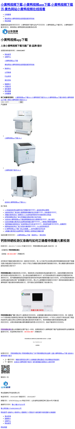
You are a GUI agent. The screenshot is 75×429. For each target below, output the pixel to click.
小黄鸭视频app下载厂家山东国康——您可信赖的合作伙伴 (25, 229)
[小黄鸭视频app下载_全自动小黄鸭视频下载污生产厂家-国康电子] (10, 34)
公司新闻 (8, 72)
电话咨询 (8, 416)
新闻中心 (8, 68)
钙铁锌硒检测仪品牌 (43, 353)
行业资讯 (8, 76)
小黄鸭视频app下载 (11, 61)
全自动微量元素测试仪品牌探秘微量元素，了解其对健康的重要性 (31, 222)
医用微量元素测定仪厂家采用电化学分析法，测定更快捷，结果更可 (35, 224)
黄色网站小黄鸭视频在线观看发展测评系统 (19, 18)
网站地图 (8, 21)
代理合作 (8, 86)
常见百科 (8, 80)
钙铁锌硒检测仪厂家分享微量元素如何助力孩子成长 (23, 217)
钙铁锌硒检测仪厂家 (29, 353)
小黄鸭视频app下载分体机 (57, 97)
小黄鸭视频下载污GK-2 (40, 97)
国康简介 (8, 84)
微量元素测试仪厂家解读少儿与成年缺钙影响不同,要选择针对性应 (28, 215)
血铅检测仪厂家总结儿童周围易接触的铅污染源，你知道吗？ (31, 212)
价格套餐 (8, 14)
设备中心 (8, 57)
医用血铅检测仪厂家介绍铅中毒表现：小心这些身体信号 (27, 226)
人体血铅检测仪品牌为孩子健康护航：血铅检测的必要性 (27, 210)
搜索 (21, 102)
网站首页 (8, 54)
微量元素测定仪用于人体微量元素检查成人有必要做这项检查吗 (37, 359)
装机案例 (8, 89)
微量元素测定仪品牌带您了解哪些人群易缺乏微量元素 (24, 231)
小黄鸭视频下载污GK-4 (19, 100)
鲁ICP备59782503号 (18, 404)
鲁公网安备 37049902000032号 (11, 408)
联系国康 (8, 91)
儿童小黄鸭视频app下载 (59, 353)
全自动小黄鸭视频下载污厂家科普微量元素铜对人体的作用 (34, 362)
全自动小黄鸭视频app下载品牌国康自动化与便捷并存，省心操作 (30, 219)
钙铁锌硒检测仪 (16, 353)
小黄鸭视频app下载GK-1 (23, 97)
